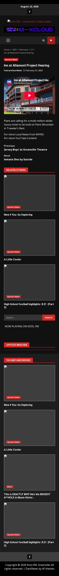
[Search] (43, 40)
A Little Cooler (29, 238)
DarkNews (31, 568)
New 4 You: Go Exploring (29, 193)
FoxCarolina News (13, 70)
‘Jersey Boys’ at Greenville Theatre (25, 147)
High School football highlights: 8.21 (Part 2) (29, 282)
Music (9, 487)
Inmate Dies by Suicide (18, 157)
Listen (51, 40)
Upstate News (11, 60)
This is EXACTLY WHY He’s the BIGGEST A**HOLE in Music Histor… (29, 472)
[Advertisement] (29, 29)
